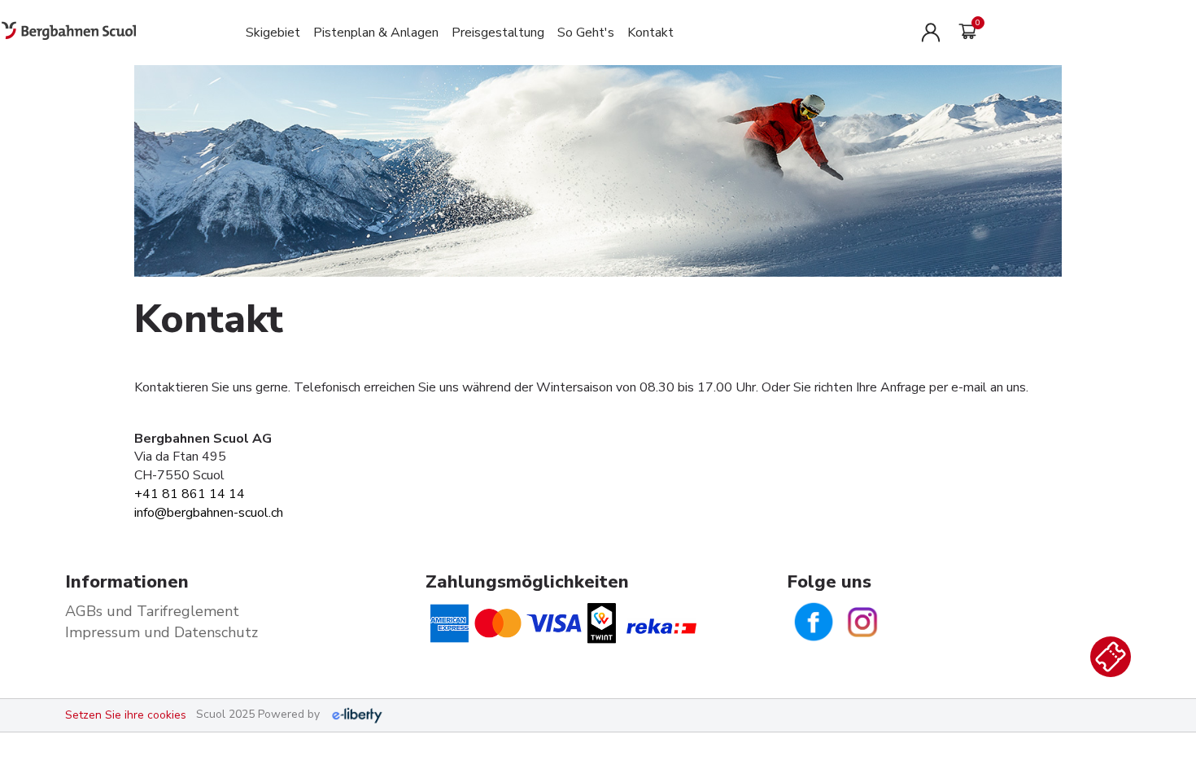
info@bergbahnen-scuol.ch (208, 513)
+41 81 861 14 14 (189, 494)
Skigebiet (273, 33)
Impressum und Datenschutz (161, 632)
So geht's (585, 33)
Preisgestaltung (498, 33)
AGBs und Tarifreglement (152, 611)
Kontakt (650, 33)
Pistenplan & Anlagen (376, 33)
